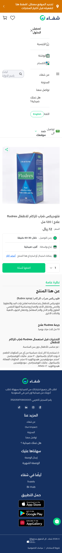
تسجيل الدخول (37, 30)
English (37, 114)
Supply (31, 481)
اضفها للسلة (24, 267)
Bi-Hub (31, 486)
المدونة (45, 82)
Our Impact (31, 427)
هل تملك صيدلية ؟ (31, 442)
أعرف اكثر (11, 255)
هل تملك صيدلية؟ (35, 99)
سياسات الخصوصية (35, 548)
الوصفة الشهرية (31, 463)
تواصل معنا (42, 89)
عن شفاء (44, 74)
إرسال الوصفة (31, 457)
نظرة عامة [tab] (53, 282)
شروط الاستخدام (53, 548)
